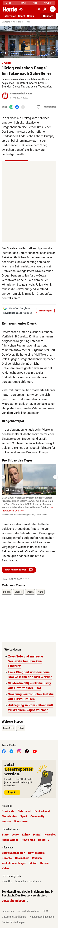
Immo (23, 2)
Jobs (35, 2)
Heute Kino (28, 839)
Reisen (44, 863)
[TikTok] (27, 751)
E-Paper (10, 2)
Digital (37, 834)
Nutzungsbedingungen (42, 916)
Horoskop (50, 834)
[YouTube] (35, 751)
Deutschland (42, 811)
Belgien (6, 591)
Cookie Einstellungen (13, 922)
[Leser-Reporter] (38, 9)
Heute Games (10, 839)
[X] (11, 751)
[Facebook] (17, 106)
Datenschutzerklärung (14, 916)
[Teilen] (23, 107)
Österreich (9, 16)
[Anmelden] (45, 9)
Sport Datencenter (13, 853)
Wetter (6, 821)
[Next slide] (55, 477)
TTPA (45, 911)
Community (37, 816)
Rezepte (7, 858)
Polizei (21, 728)
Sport (21, 16)
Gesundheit (22, 858)
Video (5, 868)
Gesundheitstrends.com (28, 881)
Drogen (30, 591)
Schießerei (8, 728)
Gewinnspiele (36, 853)
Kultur (26, 834)
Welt (28, 22)
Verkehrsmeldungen (14, 863)
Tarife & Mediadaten (28, 911)
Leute (15, 834)
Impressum (8, 911)
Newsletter (21, 821)
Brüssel (18, 591)
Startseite (6, 22)
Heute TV (43, 839)
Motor (33, 863)
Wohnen (37, 858)
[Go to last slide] (3, 477)
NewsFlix (48, 2)
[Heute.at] (10, 9)
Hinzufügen (45, 310)
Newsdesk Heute (23, 93)
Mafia (40, 591)
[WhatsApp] (11, 106)
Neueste (48, 16)
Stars (5, 834)
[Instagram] (19, 751)
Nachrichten (18, 22)
